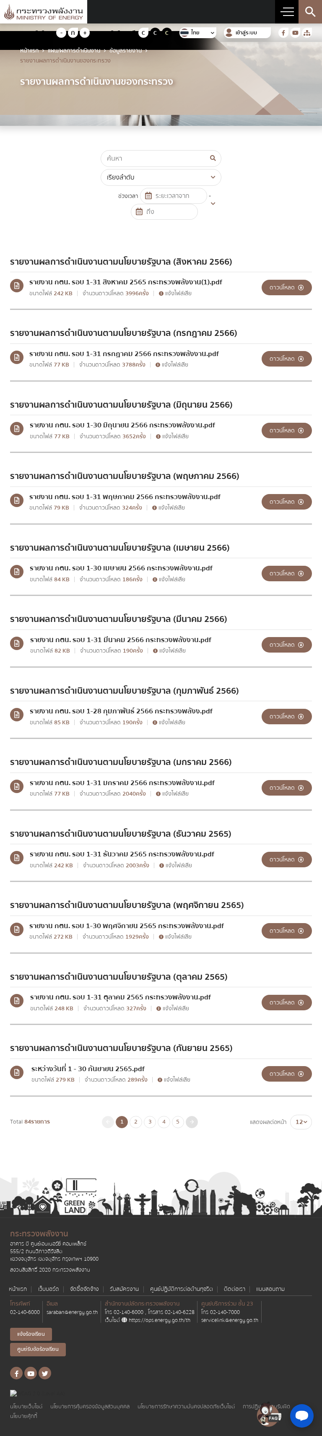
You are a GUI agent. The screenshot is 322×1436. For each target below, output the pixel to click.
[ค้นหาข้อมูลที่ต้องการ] (310, 11)
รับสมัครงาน (124, 1289)
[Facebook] (283, 33)
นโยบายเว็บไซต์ (26, 1407)
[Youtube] (295, 33)
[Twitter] (45, 1373)
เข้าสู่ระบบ (246, 33)
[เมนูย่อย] (287, 11)
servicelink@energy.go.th (229, 1320)
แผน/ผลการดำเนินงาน (74, 51)
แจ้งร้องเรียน (31, 1334)
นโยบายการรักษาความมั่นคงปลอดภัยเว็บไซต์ (186, 1407)
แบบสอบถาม (270, 1289)
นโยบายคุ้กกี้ (23, 1416)
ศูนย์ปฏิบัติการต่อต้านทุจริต (181, 1289)
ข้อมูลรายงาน (125, 51)
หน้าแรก (29, 51)
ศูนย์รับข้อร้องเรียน (38, 1349)
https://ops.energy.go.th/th (158, 1320)
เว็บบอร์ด (48, 1289)
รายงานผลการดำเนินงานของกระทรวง (65, 61)
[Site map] (307, 33)
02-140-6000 (25, 1312)
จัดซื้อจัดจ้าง (84, 1289)
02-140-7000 (225, 1312)
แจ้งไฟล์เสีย (178, 293)
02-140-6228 (180, 1312)
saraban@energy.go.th (72, 1312)
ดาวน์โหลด (283, 287)
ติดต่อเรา (234, 1289)
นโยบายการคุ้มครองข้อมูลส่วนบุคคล (90, 1407)
